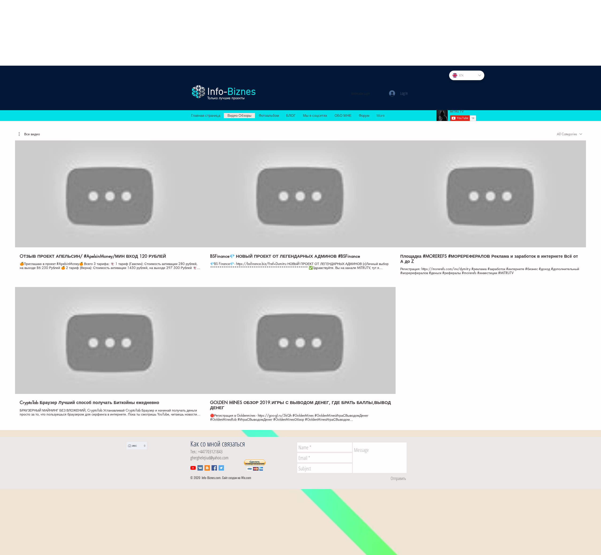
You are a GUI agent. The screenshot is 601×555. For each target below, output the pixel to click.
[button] (29, 134)
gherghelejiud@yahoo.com (209, 458)
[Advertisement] (141, 33)
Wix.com (246, 477)
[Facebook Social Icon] (214, 468)
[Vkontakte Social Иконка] (200, 468)
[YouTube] (193, 468)
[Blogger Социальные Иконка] (207, 468)
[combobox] (569, 134)
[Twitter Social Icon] (221, 468)
